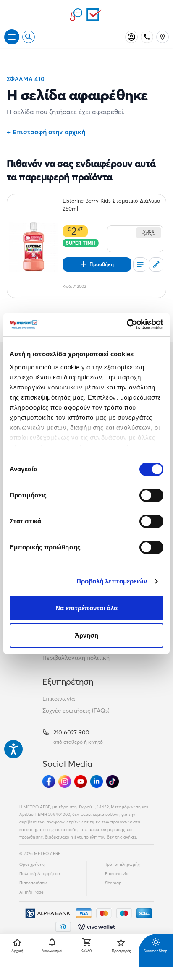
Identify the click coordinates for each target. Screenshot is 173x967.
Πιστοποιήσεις (33, 883)
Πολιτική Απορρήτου (39, 873)
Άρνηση (87, 635)
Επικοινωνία (58, 699)
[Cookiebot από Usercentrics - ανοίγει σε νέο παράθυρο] (126, 324)
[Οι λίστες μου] (140, 264)
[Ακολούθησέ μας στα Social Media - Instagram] (64, 781)
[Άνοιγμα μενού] (11, 36)
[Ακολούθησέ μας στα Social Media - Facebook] (48, 781)
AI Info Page (31, 892)
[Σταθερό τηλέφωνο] (147, 37)
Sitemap (113, 883)
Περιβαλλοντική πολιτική (76, 657)
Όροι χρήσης (32, 864)
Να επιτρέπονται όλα (86, 608)
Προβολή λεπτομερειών (111, 581)
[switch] (151, 495)
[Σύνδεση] (131, 37)
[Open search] (28, 37)
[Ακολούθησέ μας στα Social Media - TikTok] (112, 781)
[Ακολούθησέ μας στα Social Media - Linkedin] (96, 781)
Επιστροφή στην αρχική (46, 132)
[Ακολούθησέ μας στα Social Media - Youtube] (80, 781)
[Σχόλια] (156, 264)
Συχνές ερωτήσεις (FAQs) (76, 710)
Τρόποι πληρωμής (122, 864)
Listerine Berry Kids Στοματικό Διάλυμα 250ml (111, 204)
